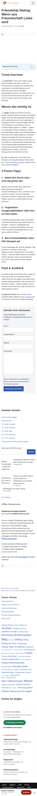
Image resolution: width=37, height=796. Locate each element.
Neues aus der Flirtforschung (11, 448)
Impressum (20, 787)
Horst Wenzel (8, 26)
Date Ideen (11, 639)
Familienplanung (29, 650)
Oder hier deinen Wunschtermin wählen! (15, 441)
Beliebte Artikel (23, 632)
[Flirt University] (11, 3)
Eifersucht (29, 647)
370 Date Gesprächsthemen (11, 615)
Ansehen (26, 792)
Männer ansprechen (8, 684)
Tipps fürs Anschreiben (9, 608)
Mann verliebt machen (9, 677)
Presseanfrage (13, 752)
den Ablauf (22, 557)
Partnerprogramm (15, 772)
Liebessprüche (15, 675)
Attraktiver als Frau (19, 628)
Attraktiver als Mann (10, 632)
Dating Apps (22, 644)
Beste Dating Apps (8, 611)
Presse (26, 785)
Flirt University (20, 653)
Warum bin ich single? (21, 691)
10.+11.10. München (8, 438)
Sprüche (14, 687)
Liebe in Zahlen (5, 675)
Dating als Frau (9, 643)
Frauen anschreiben (9, 656)
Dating (18, 639)
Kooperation (13, 762)
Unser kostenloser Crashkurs (15, 162)
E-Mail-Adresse (9, 334)
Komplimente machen (23, 672)
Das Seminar (6, 618)
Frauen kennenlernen (13, 662)
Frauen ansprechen (10, 659)
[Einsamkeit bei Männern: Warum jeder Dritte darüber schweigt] (7, 467)
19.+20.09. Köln (7, 431)
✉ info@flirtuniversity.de (12, 727)
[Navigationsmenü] (33, 3)
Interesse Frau (26, 670)
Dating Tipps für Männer (13, 647)
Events (4, 785)
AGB (29, 787)
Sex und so (6, 688)
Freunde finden (7, 666)
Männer (28, 680)
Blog (4, 639)
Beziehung (7, 635)
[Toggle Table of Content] (31, 67)
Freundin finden (20, 666)
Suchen (31, 452)
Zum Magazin (6, 497)
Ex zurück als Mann (18, 649)
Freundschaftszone (7, 669)
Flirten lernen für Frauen (8, 653)
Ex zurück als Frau (7, 650)
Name (6, 326)
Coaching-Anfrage (17, 741)
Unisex (5, 691)
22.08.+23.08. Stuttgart (9, 417)
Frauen (28, 652)
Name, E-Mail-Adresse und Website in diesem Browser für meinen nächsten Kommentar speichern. (16, 381)
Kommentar (8, 351)
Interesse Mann (8, 672)
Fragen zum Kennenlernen (10, 605)
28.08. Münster (7, 421)
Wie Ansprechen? (7, 601)
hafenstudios (16, 780)
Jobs (19, 785)
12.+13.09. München (8, 428)
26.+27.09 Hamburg (8, 434)
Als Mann (7, 628)
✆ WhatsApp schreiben (15, 723)
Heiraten (16, 669)
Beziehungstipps (22, 635)
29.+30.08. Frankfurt (8, 424)
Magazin (12, 785)
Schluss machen (23, 684)
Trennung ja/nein (25, 687)
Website (6, 343)
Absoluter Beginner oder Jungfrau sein (14, 625)
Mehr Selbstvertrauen (12, 681)
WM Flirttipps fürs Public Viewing (14, 489)
